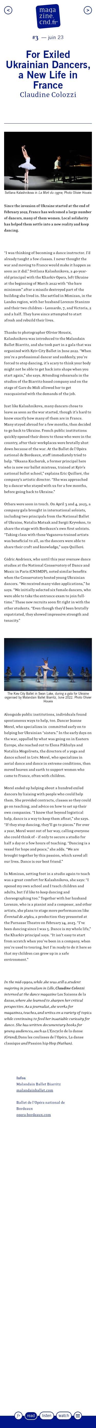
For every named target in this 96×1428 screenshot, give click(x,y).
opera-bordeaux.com (33, 1115)
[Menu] (78, 1416)
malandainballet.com (34, 1090)
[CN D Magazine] (48, 16)
